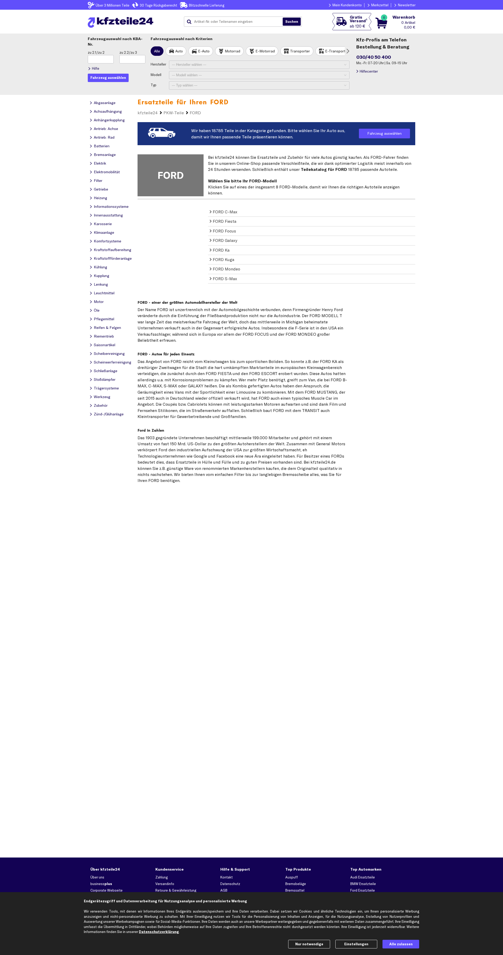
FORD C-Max (224, 211)
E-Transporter (337, 51)
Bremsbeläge (295, 884)
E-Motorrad (265, 51)
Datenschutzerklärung (159, 932)
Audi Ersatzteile (362, 877)
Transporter (300, 51)
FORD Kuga (223, 259)
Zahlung (161, 877)
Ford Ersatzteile (362, 890)
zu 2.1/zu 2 (96, 52)
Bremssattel (294, 890)
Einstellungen (356, 944)
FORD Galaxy (224, 240)
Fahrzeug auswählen (384, 133)
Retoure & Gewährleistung (175, 890)
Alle (157, 51)
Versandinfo (164, 884)
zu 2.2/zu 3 (128, 52)
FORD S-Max (224, 278)
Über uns (97, 877)
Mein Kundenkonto (347, 5)
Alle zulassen (401, 944)
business (101, 884)
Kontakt (226, 877)
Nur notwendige (309, 944)
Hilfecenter (368, 71)
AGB (223, 890)
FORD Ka (220, 250)
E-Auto (204, 51)
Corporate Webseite (106, 890)
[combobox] (235, 22)
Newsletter (406, 5)
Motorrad (232, 51)
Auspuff (291, 877)
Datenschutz (230, 884)
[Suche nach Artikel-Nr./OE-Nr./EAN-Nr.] (292, 22)
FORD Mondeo (226, 269)
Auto (179, 51)
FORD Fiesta (224, 221)
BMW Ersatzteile (363, 884)
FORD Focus (224, 231)
